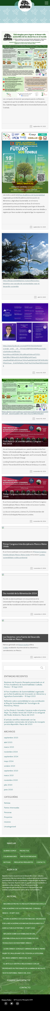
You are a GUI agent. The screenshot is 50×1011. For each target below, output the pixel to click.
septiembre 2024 (11, 756)
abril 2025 (8, 742)
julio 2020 (8, 785)
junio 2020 (8, 789)
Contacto (41, 862)
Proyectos (8, 817)
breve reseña (23, 645)
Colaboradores (10, 856)
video (6, 648)
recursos (7, 822)
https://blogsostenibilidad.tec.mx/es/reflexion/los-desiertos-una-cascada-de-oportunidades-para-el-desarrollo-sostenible (21, 283)
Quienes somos (9, 851)
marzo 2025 (9, 747)
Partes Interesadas (11, 808)
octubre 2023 (9, 766)
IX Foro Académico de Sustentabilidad (31, 195)
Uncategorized (10, 826)
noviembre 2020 (11, 780)
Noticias (7, 803)
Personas (8, 812)
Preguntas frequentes (23, 862)
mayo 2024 (8, 761)
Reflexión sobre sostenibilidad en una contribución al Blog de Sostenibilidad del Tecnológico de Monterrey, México (24, 703)
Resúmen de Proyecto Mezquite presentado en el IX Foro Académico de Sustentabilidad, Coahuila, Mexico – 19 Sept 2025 (24, 684)
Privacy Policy (6, 1000)
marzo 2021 (8, 775)
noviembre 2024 (11, 752)
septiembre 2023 (11, 771)
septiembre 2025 (11, 738)
